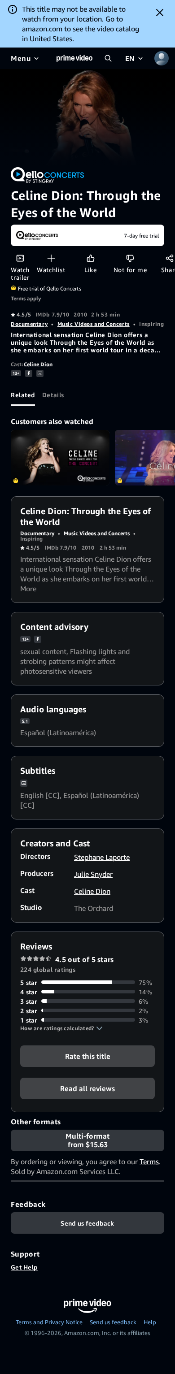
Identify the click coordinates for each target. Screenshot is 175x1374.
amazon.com (42, 28)
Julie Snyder (93, 874)
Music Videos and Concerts (93, 324)
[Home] (74, 58)
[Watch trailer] (20, 258)
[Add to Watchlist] (51, 258)
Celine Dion (38, 364)
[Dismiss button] (159, 12)
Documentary (29, 324)
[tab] (23, 395)
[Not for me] (130, 258)
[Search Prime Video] (108, 58)
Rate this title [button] (87, 1055)
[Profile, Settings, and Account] (161, 58)
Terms (149, 1161)
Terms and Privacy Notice (49, 1322)
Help (150, 1322)
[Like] (90, 258)
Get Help (24, 1267)
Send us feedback (113, 1322)
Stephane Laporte (102, 857)
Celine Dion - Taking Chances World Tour (60, 457)
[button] (61, 1028)
